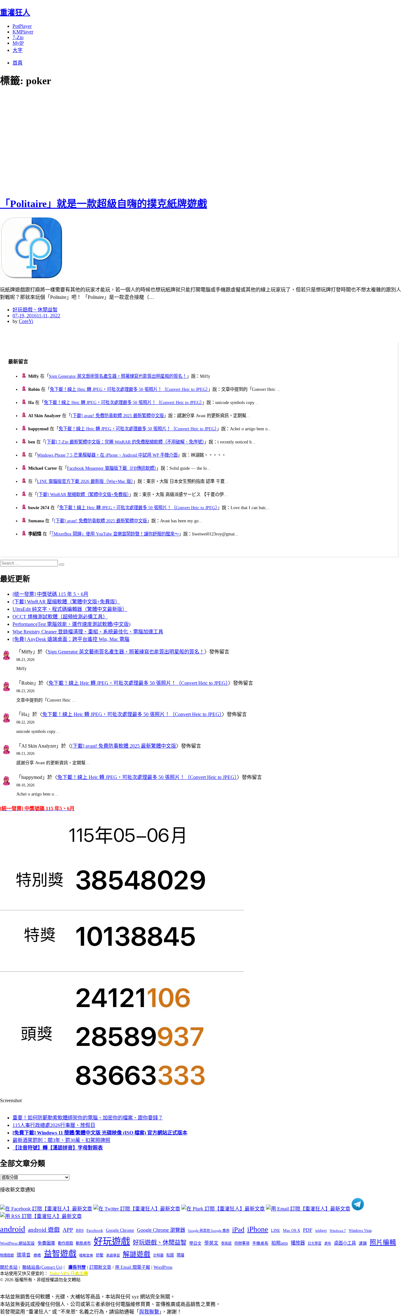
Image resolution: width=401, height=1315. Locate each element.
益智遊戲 (60, 1253)
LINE (275, 1230)
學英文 (211, 1243)
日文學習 (314, 1243)
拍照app (279, 1243)
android (12, 1229)
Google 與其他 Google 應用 (208, 1230)
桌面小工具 (345, 1243)
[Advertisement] (113, 141)
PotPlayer (22, 26)
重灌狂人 (15, 12)
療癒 (37, 1255)
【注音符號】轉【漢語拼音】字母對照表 (58, 1147)
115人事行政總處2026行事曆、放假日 (54, 1125)
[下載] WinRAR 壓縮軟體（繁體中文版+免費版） (83, 494)
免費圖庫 (46, 1243)
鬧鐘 (180, 1255)
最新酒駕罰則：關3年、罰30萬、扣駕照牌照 (61, 1140)
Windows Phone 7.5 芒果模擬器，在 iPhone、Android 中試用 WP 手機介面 (107, 455)
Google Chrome (120, 1230)
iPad (238, 1229)
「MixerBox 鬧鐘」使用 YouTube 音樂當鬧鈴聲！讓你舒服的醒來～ (115, 533)
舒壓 (99, 1255)
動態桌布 (83, 1243)
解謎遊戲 (136, 1254)
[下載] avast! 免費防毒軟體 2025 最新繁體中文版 (117, 415)
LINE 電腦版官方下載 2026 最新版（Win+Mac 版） (85, 481)
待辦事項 (241, 1243)
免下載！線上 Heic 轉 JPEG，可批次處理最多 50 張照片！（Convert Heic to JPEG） (129, 389)
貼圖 (170, 1255)
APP (68, 1230)
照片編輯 (383, 1242)
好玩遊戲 (112, 1241)
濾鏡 (363, 1243)
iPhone (257, 1229)
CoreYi (26, 321)
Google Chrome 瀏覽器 (161, 1230)
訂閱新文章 (100, 1267)
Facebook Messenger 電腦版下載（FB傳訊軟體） (111, 468)
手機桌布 (260, 1243)
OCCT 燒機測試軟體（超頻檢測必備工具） (60, 616)
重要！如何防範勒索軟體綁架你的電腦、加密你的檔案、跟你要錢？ (88, 1117)
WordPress (163, 1267)
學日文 (195, 1243)
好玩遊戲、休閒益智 (35, 309)
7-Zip (18, 37)
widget (321, 1230)
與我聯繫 (149, 1311)
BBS (80, 1230)
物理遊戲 (7, 1255)
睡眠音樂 (86, 1255)
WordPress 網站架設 (17, 1243)
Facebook (94, 1230)
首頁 (18, 62)
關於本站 (9, 1267)
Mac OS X (291, 1230)
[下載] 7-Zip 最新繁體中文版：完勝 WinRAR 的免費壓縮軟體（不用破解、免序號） (124, 441)
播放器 (298, 1243)
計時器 (158, 1255)
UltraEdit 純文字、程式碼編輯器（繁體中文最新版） (70, 609)
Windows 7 (338, 1230)
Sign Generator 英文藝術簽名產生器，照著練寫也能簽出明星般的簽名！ (118, 376)
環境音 (24, 1254)
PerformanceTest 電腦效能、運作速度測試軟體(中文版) (71, 624)
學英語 (226, 1243)
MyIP (18, 43)
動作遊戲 (65, 1243)
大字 (18, 50)
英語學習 (113, 1255)
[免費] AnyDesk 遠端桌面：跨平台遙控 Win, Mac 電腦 (71, 639)
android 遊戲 (44, 1229)
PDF (307, 1230)
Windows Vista (360, 1230)
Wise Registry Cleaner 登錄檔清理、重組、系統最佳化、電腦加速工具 (88, 631)
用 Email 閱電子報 (132, 1267)
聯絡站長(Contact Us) (42, 1267)
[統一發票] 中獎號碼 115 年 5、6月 (50, 594)
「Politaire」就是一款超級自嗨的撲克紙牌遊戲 (103, 203)
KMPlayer (23, 31)
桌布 (327, 1243)
